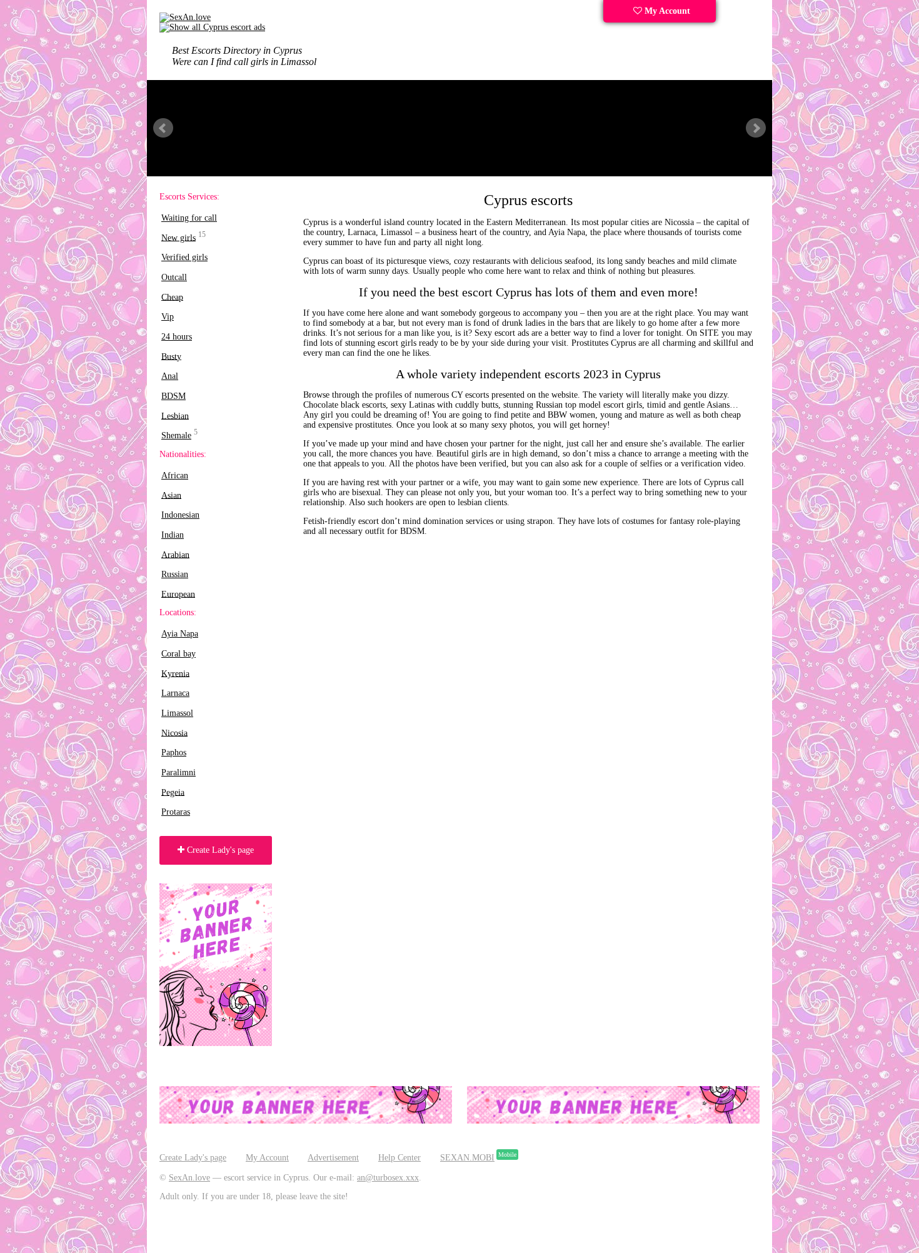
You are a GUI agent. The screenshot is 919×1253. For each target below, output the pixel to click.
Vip (167, 316)
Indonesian (180, 515)
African (174, 475)
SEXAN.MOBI (467, 1157)
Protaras (175, 812)
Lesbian (175, 415)
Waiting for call (189, 218)
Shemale (176, 435)
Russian (174, 574)
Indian (172, 535)
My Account (666, 11)
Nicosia (174, 732)
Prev (163, 128)
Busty (171, 356)
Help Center (399, 1157)
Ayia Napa (179, 633)
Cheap (172, 296)
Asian (171, 495)
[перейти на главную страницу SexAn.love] (212, 27)
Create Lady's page (219, 850)
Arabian (175, 554)
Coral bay (178, 653)
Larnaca (175, 693)
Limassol (177, 713)
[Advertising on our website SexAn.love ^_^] (305, 1120)
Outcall (174, 277)
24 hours (176, 336)
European (178, 593)
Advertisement (333, 1157)
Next (756, 128)
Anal (169, 376)
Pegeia (172, 792)
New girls (178, 237)
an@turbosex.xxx (388, 1177)
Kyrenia (175, 673)
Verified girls (184, 257)
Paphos (173, 752)
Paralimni (178, 772)
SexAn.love (189, 1177)
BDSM (173, 396)
